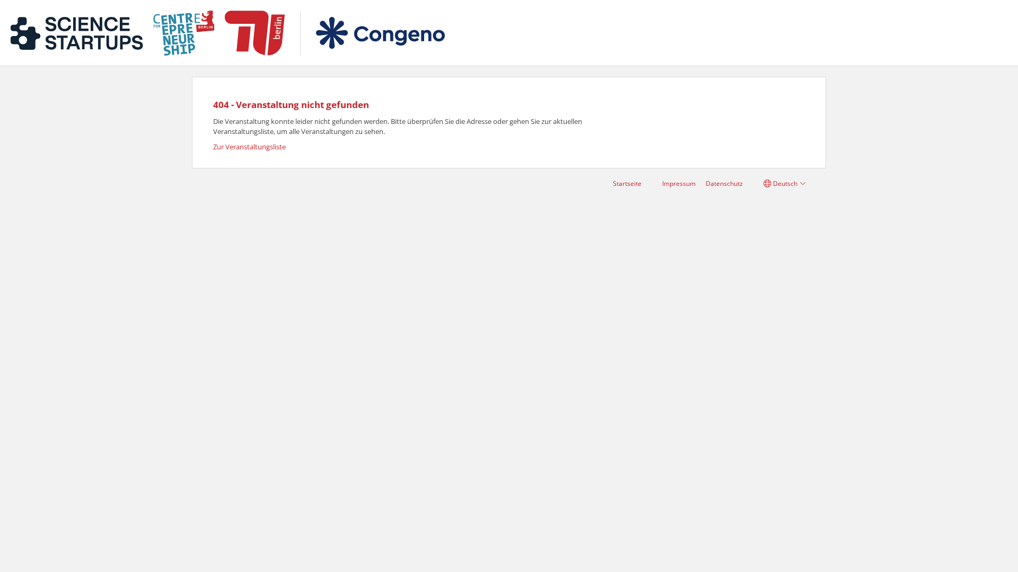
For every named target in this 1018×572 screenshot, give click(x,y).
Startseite (627, 183)
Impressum (679, 183)
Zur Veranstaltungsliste (249, 146)
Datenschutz (724, 183)
